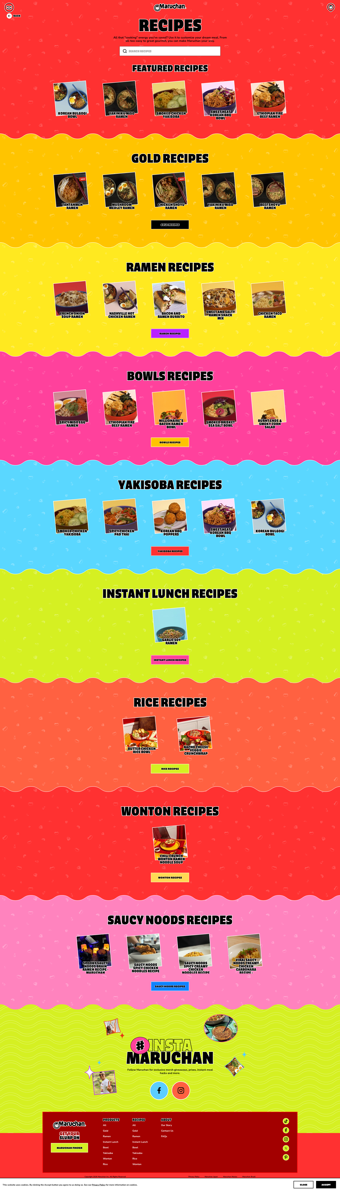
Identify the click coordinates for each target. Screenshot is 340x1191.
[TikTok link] (286, 1121)
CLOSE (303, 1184)
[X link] (286, 1148)
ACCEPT (326, 1184)
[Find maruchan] (330, 7)
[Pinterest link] (286, 1157)
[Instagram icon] (181, 1090)
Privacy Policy (98, 1184)
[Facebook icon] (159, 1090)
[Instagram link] (286, 1139)
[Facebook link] (286, 1130)
